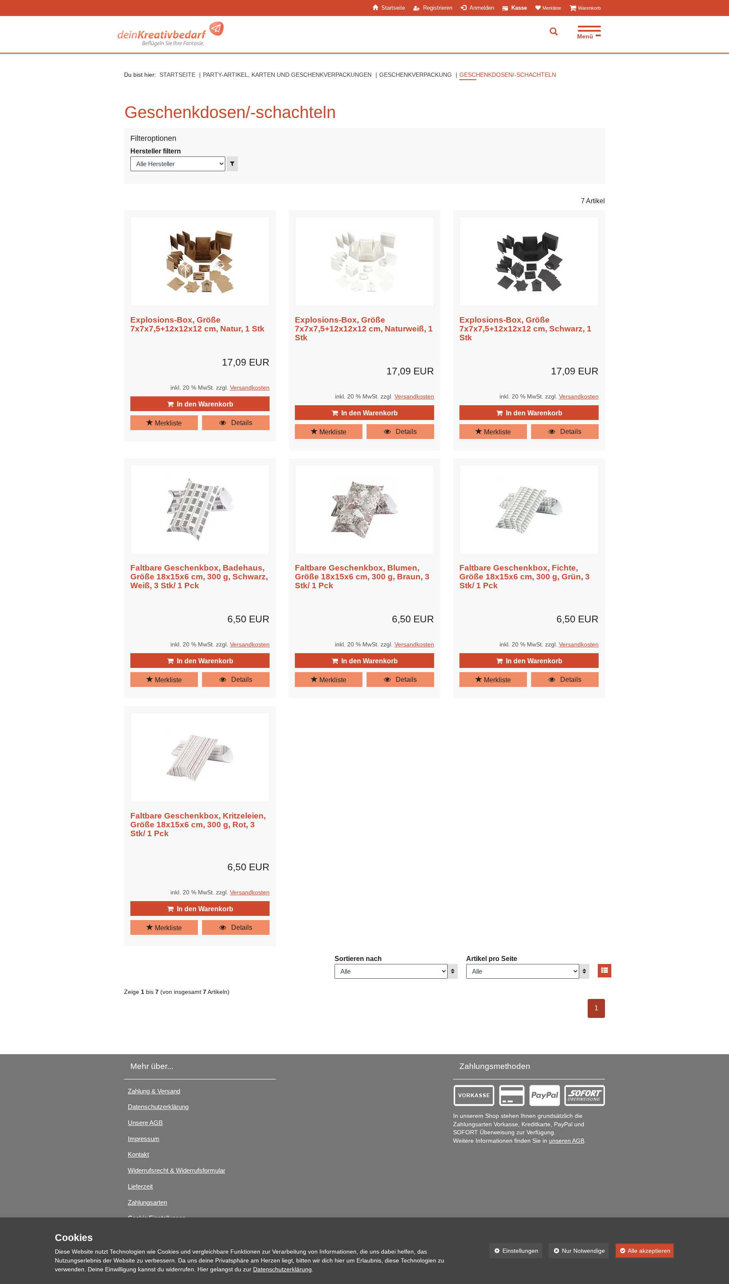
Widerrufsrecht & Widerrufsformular (176, 1170)
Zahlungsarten (147, 1202)
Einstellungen (514, 1250)
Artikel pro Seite (491, 958)
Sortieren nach (358, 958)
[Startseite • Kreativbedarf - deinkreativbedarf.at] (171, 34)
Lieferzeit (140, 1186)
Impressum (143, 1138)
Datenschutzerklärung (158, 1106)
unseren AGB (566, 1141)
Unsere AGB (145, 1122)
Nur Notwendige (576, 1250)
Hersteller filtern (155, 151)
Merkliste (167, 423)
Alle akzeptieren (643, 1250)
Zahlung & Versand (154, 1091)
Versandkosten (250, 388)
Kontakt (138, 1154)
